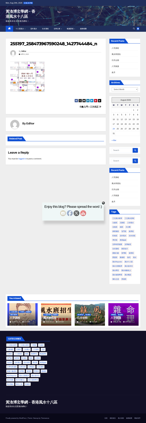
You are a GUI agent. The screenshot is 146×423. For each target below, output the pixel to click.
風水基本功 (129, 266)
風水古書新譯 (117, 266)
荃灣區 (123, 253)
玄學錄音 (128, 244)
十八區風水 (20, 29)
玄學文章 (57, 29)
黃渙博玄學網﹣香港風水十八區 (31, 402)
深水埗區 (132, 236)
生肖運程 (45, 29)
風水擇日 (115, 270)
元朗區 (18, 349)
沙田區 (37, 358)
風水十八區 (129, 262)
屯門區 (123, 231)
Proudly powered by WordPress (16, 418)
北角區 (114, 227)
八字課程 (115, 48)
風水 (134, 257)
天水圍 (128, 227)
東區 (31, 358)
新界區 (131, 231)
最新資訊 (113, 418)
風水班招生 (116, 54)
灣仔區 (114, 240)
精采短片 (124, 249)
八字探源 (115, 66)
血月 (113, 72)
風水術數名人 (126, 270)
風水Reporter (117, 262)
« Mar (114, 140)
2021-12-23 (83, 322)
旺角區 (114, 236)
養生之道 (115, 279)
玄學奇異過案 (117, 244)
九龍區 (41, 345)
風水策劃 (10, 380)
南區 (121, 227)
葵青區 (131, 253)
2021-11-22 (117, 322)
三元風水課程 (13, 311)
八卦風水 (26, 349)
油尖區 (9, 362)
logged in (22, 159)
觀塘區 (122, 257)
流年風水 (33, 29)
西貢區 (114, 257)
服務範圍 (83, 29)
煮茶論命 (123, 240)
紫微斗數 (115, 253)
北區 (43, 349)
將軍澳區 (115, 231)
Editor (23, 51)
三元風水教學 (12, 345)
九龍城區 (10, 349)
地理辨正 (34, 354)
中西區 (33, 345)
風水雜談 (128, 275)
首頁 (105, 418)
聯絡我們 (137, 418)
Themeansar (45, 418)
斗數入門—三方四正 (89, 107)
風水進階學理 (117, 275)
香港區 (123, 279)
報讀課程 (70, 29)
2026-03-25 (16, 322)
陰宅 (128, 257)
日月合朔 (115, 60)
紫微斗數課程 (13, 314)
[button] (134, 29)
